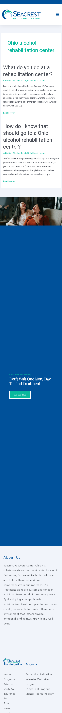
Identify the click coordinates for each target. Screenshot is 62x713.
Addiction (7, 80)
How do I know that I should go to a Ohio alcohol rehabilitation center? (27, 137)
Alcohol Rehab (19, 80)
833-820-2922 (20, 395)
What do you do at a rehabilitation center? (27, 71)
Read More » (9, 112)
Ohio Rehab (32, 80)
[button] (57, 14)
